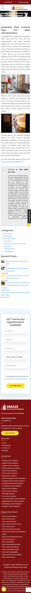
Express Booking (23, 2)
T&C (6, 379)
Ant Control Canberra (9, 496)
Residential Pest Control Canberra (13, 501)
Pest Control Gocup (8, 557)
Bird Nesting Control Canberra (12, 504)
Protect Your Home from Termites (15, 244)
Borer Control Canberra (9, 488)
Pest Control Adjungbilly (10, 552)
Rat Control (7, 246)
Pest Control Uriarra (8, 526)
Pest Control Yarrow (8, 519)
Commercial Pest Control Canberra (13, 499)
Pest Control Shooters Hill (10, 547)
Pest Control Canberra (9, 471)
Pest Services (6, 445)
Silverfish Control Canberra (11, 506)
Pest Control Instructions (19, 379)
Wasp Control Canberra (10, 460)
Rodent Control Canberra (10, 466)
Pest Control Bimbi (8, 542)
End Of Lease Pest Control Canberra (14, 478)
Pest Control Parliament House (12, 537)
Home (4, 443)
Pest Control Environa (9, 521)
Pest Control (8, 241)
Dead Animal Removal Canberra (12, 483)
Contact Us (6, 448)
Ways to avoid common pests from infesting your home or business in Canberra (15, 285)
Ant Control (7, 233)
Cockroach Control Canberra (11, 486)
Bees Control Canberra (9, 491)
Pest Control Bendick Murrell (11, 544)
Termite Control (9, 249)
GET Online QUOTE (15, 385)
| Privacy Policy (22, 567)
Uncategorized (9, 251)
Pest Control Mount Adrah (10, 549)
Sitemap (5, 450)
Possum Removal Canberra (11, 468)
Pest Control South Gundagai (11, 554)
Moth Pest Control (10, 239)
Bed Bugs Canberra (8, 494)
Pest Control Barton (8, 539)
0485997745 (8, 2)
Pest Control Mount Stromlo (11, 529)
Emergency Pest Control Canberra (13, 481)
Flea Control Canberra (9, 476)
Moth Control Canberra (9, 473)
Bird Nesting (8, 236)
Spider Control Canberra (10, 463)
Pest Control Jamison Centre (11, 524)
